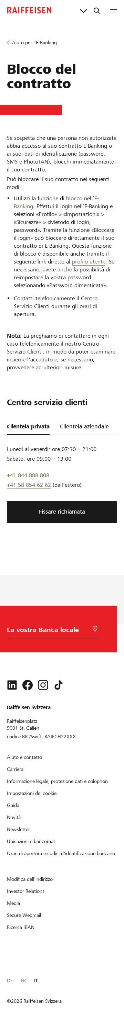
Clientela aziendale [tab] (84, 426)
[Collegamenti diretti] (83, 10)
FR (23, 980)
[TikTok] (58, 685)
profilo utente (88, 261)
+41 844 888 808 (28, 475)
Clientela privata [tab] (28, 426)
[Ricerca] (97, 10)
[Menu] (113, 10)
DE (10, 980)
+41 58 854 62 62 (29, 485)
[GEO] (95, 628)
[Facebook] (27, 685)
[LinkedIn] (12, 685)
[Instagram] (43, 685)
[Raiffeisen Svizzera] (29, 10)
